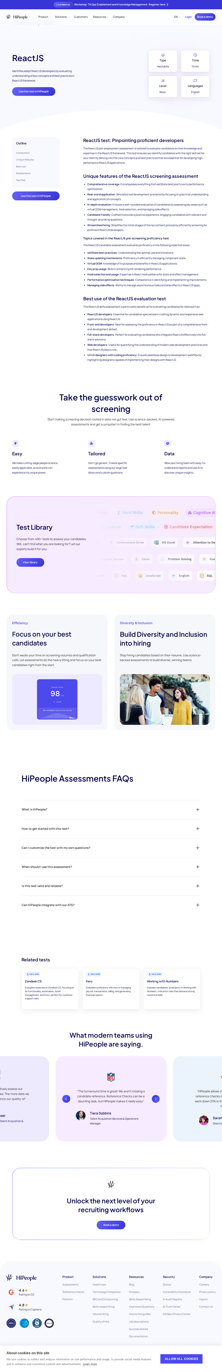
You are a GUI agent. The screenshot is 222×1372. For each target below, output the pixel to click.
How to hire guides (140, 1314)
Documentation (138, 1336)
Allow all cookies (181, 1359)
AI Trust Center (172, 1306)
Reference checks (73, 1292)
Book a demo (205, 17)
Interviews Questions (141, 1306)
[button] (44, 17)
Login (188, 17)
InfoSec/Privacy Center (177, 1314)
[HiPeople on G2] (20, 1292)
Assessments (70, 1284)
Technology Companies (107, 1292)
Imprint (203, 1299)
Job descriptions (139, 1321)
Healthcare (99, 1284)
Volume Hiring (101, 1314)
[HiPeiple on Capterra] (24, 1307)
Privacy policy (207, 1292)
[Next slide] (156, 1099)
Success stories (138, 1329)
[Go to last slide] (66, 1099)
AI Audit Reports (172, 1299)
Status (167, 1284)
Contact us (206, 1306)
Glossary (134, 1292)
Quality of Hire (101, 1321)
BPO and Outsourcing (105, 1299)
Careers (204, 1284)
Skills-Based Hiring (140, 1299)
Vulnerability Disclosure (177, 1292)
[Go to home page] (21, 1277)
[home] (17, 17)
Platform (67, 1299)
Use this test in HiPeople (34, 91)
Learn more (90, 1364)
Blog (131, 1284)
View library (30, 562)
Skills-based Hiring (103, 1306)
